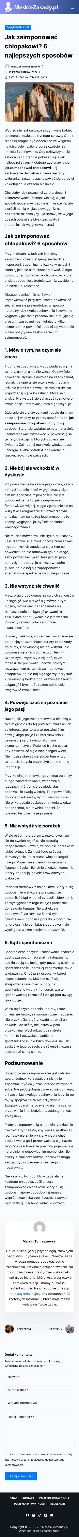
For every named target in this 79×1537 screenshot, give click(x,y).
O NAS (13, 1498)
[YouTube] (45, 1515)
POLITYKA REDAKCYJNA (54, 1498)
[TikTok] (39, 1515)
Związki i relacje (17, 27)
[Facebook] (27, 1515)
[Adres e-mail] (51, 1515)
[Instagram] (33, 1515)
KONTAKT (28, 1498)
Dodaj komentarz (21, 1417)
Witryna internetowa (22, 1403)
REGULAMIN (57, 1503)
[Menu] (72, 7)
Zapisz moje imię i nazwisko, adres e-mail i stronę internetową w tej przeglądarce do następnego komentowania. (38, 1459)
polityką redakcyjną (25, 1294)
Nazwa (13, 1377)
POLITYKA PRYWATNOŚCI (29, 1503)
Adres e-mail (18, 1390)
